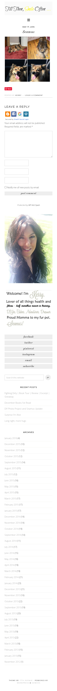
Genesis (36, 683)
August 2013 (11, 613)
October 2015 (11, 456)
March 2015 (10, 498)
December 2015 (12, 444)
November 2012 (12, 661)
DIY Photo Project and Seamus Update (24, 408)
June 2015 (9, 480)
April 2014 (9, 565)
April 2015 (9, 492)
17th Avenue (26, 680)
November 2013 (12, 595)
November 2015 (12, 450)
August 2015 (11, 468)
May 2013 (9, 631)
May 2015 (9, 486)
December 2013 (12, 589)
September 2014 (13, 534)
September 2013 (13, 607)
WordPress (23, 683)
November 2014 (12, 522)
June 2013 (9, 625)
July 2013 (9, 619)
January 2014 (11, 583)
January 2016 (11, 438)
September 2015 (13, 462)
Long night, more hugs (15, 420)
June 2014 (9, 553)
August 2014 (11, 540)
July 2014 (9, 546)
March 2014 (10, 571)
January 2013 (11, 655)
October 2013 (11, 601)
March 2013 (10, 643)
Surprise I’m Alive (13, 414)
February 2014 (12, 577)
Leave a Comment (34, 95)
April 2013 (9, 637)
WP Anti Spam (34, 205)
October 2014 (11, 528)
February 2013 (12, 649)
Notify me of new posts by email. (23, 187)
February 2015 (12, 504)
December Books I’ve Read (18, 402)
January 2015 (11, 510)
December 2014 (12, 516)
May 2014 (9, 559)
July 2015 (9, 474)
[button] (28, 20)
